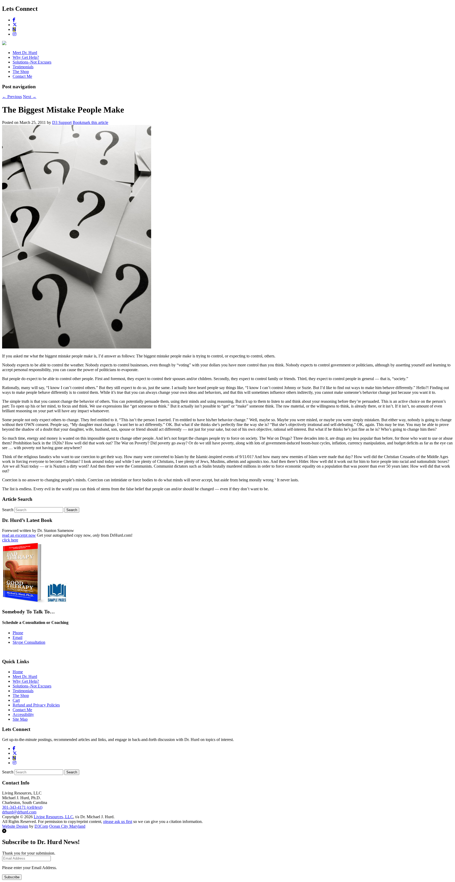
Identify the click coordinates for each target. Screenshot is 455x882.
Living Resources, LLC (53, 817)
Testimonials (23, 67)
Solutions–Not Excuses (32, 62)
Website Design (15, 826)
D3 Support (62, 122)
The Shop (21, 71)
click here (10, 540)
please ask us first (117, 821)
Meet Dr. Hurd (25, 52)
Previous (12, 96)
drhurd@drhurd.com (19, 812)
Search (7, 509)
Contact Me (22, 76)
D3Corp (41, 826)
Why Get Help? (26, 57)
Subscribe (11, 877)
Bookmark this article (90, 122)
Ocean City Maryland (67, 826)
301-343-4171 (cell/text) (22, 807)
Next (29, 96)
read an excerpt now (19, 535)
